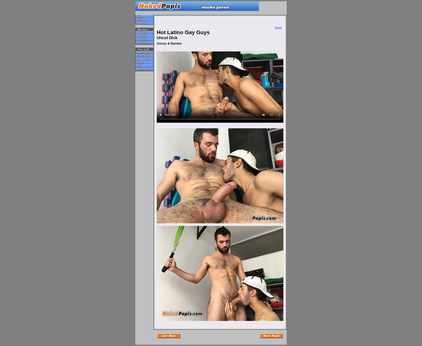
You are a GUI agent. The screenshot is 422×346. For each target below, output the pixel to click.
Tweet (278, 27)
